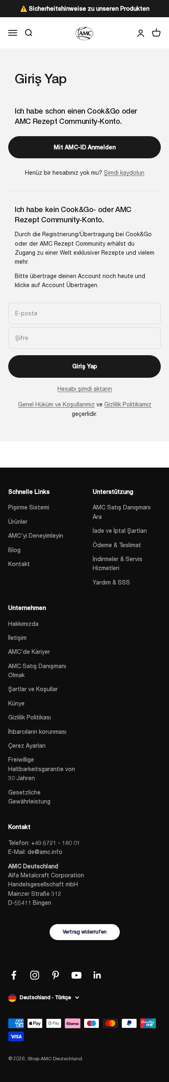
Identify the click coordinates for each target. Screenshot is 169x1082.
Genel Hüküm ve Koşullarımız (56, 404)
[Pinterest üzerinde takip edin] (55, 975)
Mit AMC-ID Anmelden (85, 147)
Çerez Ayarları (27, 745)
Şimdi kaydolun (124, 172)
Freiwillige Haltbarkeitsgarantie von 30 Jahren (41, 768)
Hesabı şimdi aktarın (84, 388)
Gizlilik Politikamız (127, 404)
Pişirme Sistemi (28, 507)
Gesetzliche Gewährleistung (29, 797)
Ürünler (17, 521)
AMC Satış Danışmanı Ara (122, 512)
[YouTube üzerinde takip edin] (76, 975)
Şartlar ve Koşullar (33, 688)
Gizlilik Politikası (29, 717)
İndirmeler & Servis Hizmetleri (117, 563)
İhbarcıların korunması (37, 731)
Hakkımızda (23, 623)
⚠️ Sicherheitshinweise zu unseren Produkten (84, 8)
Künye (16, 703)
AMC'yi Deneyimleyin (35, 535)
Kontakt (19, 563)
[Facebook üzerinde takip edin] (13, 975)
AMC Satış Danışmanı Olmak (37, 670)
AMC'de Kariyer (29, 651)
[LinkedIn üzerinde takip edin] (97, 975)
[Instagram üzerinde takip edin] (34, 975)
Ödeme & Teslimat (117, 544)
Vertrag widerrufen (85, 932)
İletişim (17, 637)
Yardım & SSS (111, 582)
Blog (14, 549)
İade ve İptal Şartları (120, 530)
